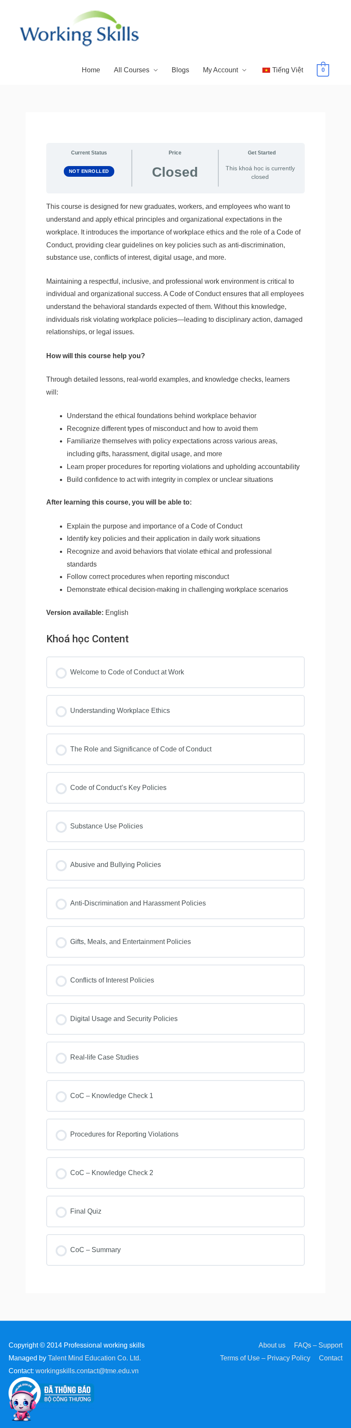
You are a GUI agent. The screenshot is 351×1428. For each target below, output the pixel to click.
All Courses (131, 70)
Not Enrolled (89, 171)
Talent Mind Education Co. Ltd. (94, 1358)
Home (91, 70)
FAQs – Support (318, 1345)
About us (272, 1345)
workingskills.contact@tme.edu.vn (87, 1371)
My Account (220, 70)
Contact (330, 1358)
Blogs (180, 70)
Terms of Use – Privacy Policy (265, 1358)
